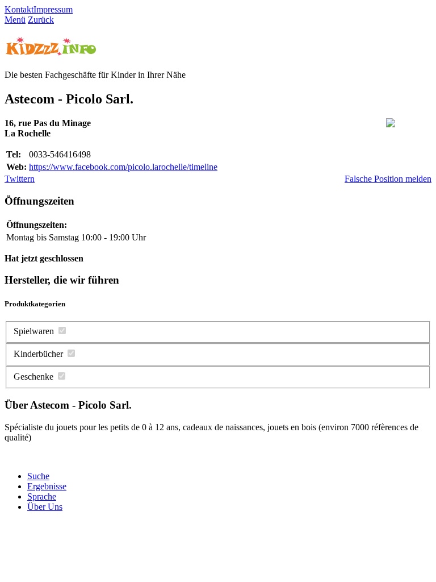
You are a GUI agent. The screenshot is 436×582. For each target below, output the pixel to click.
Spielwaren (34, 331)
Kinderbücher (38, 354)
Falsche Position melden (388, 179)
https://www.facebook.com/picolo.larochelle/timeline (123, 167)
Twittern (20, 179)
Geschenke (33, 376)
